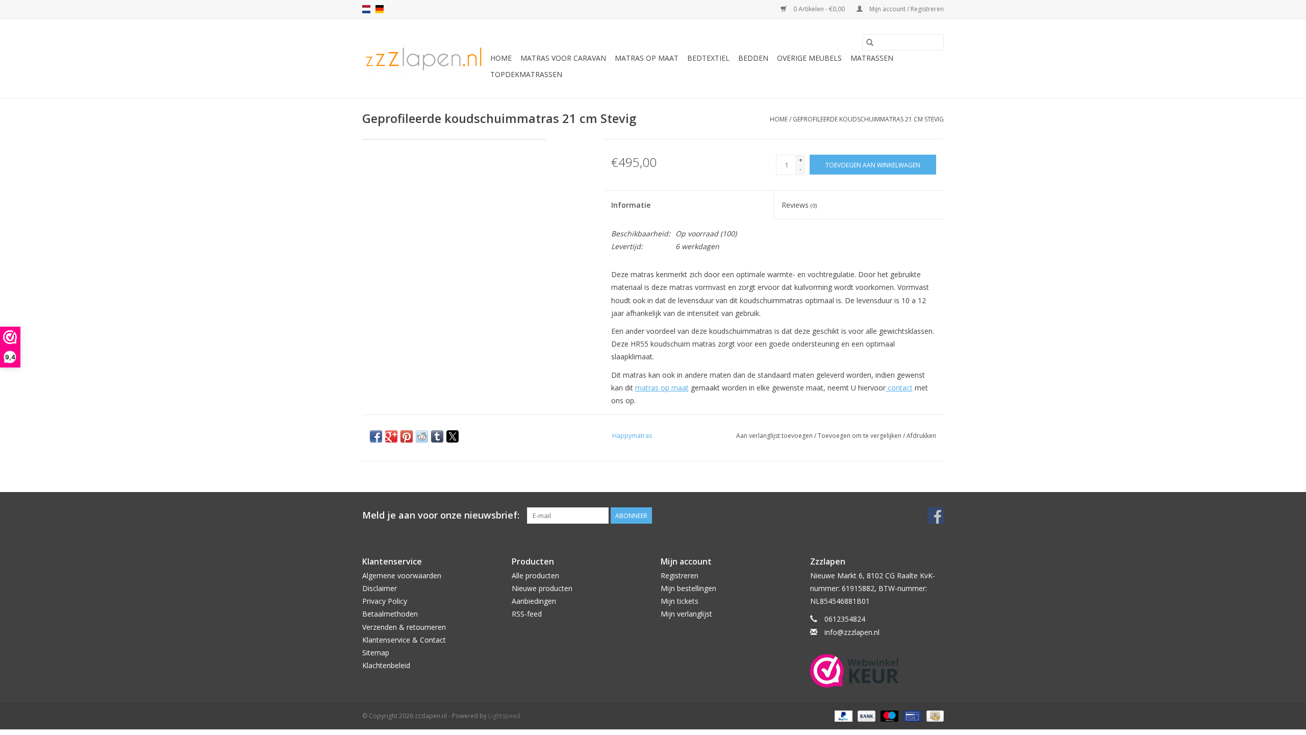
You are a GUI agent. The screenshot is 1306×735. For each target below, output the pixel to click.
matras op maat (662, 388)
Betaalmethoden (390, 614)
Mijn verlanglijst (686, 614)
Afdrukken (921, 435)
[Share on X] (452, 436)
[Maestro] (888, 715)
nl (366, 9)
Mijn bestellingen (688, 588)
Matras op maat (647, 58)
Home (501, 58)
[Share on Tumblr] (437, 436)
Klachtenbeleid (386, 665)
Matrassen (871, 58)
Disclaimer (379, 588)
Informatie (630, 205)
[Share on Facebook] (376, 436)
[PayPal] (842, 715)
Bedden (753, 58)
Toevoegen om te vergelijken (860, 435)
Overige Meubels (809, 58)
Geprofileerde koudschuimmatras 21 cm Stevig (868, 119)
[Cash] (933, 715)
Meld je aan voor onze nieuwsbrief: (440, 515)
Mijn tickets (679, 601)
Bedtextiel (708, 58)
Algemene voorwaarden (401, 575)
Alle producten (535, 575)
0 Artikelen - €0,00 (819, 9)
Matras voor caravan (563, 58)
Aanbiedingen (534, 601)
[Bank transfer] (865, 715)
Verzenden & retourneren (404, 627)
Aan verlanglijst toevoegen (775, 435)
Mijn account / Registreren (906, 9)
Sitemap (375, 652)
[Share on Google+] (391, 436)
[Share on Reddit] (422, 436)
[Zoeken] (869, 42)
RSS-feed (527, 614)
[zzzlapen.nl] (424, 58)
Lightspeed (504, 716)
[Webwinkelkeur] (877, 671)
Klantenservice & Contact (404, 640)
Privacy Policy (384, 601)
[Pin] (911, 715)
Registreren (679, 575)
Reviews (799, 205)
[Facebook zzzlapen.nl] (935, 515)
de (379, 9)
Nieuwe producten (542, 588)
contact (899, 388)
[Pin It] (406, 436)
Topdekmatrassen (526, 74)
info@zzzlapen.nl (852, 632)
